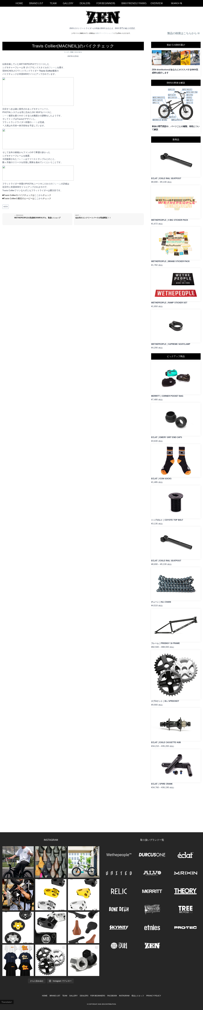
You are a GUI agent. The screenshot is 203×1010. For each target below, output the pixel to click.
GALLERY (73, 996)
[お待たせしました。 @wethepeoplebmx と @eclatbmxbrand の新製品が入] (18, 894)
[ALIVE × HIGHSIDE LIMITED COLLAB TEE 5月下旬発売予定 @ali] (18, 960)
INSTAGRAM (124, 996)
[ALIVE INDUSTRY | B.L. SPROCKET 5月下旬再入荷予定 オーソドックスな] (51, 960)
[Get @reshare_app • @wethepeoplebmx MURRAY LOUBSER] (18, 862)
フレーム (53, 67)
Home (44, 996)
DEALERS (84, 996)
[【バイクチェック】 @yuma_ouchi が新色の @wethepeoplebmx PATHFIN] (83, 862)
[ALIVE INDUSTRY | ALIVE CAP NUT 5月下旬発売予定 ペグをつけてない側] (83, 960)
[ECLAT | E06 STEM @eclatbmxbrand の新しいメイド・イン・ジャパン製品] (83, 894)
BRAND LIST (55, 996)
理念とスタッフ (138, 996)
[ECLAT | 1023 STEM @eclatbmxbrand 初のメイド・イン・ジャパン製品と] (51, 894)
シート (5, 115)
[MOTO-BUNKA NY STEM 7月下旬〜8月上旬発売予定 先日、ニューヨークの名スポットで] (51, 927)
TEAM (64, 996)
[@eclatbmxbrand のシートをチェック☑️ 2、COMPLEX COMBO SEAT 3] (51, 862)
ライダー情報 (68, 52)
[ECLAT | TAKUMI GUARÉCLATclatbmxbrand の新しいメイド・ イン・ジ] (18, 927)
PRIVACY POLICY (153, 996)
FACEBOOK (112, 996)
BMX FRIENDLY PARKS (134, 3)
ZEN (6, 206)
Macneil (78, 52)
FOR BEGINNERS (97, 996)
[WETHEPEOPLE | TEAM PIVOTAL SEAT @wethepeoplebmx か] (83, 927)
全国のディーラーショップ (104, 33)
